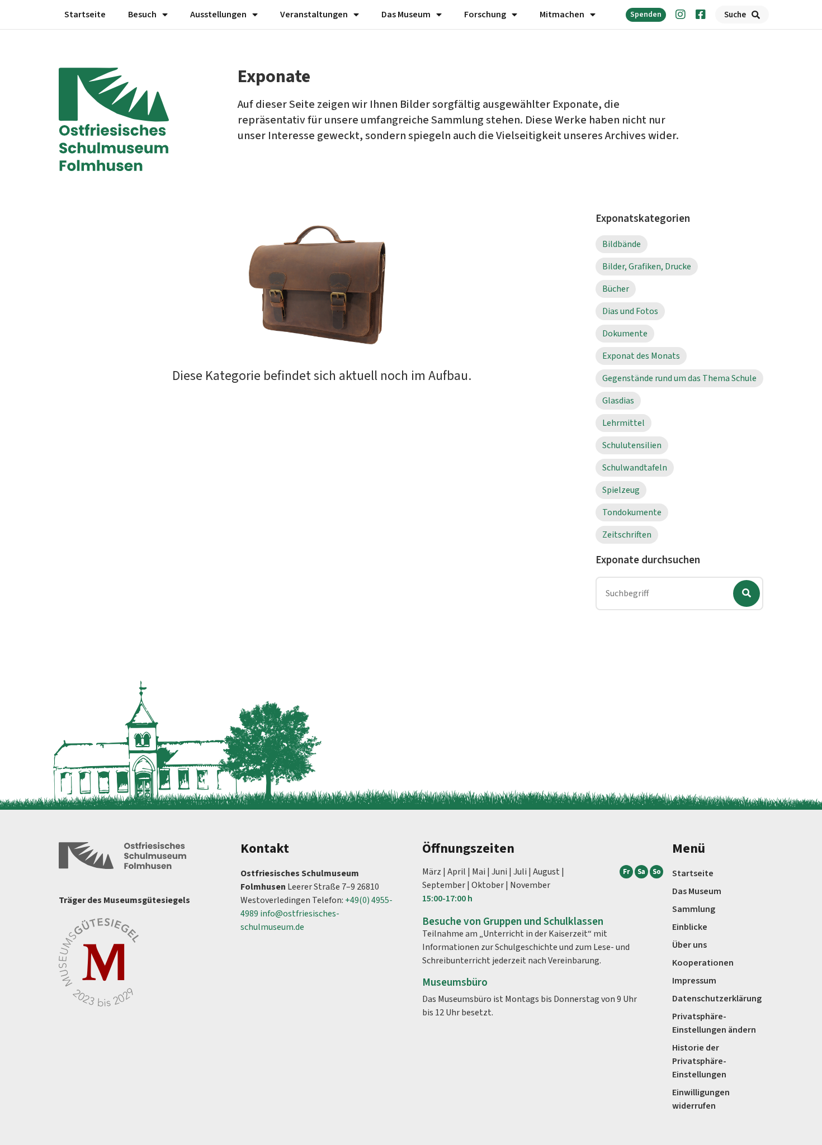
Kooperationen (703, 963)
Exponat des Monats (641, 356)
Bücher (615, 289)
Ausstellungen (218, 14)
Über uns (689, 945)
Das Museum (406, 14)
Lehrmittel (623, 423)
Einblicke (689, 927)
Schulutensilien (632, 445)
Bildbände (621, 244)
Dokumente (625, 333)
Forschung (485, 14)
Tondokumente (632, 512)
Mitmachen (562, 14)
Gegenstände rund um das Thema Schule (679, 378)
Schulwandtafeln (634, 468)
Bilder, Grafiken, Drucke (646, 266)
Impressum (694, 981)
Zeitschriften (626, 535)
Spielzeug (621, 490)
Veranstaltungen (314, 14)
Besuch (142, 14)
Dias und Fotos (630, 311)
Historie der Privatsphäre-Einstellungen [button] (699, 1061)
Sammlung (693, 909)
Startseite (85, 14)
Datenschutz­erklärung (717, 998)
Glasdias (618, 401)
